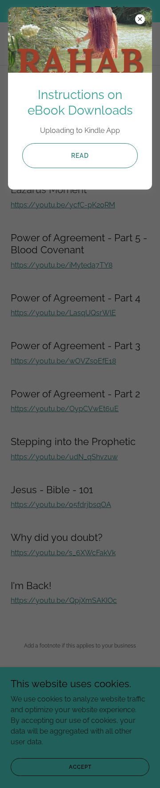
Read (80, 155)
